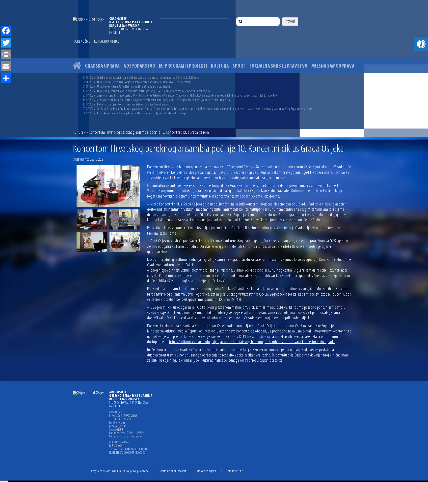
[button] (421, 44)
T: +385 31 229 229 (120, 419)
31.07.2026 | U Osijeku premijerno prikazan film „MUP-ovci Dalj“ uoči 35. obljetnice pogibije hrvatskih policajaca (146, 91)
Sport (239, 66)
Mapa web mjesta (206, 471)
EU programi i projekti (183, 66)
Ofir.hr (239, 471)
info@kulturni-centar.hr (330, 331)
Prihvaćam (2, 481)
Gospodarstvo (139, 66)
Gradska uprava (102, 66)
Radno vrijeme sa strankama (125, 436)
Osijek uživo (82, 42)
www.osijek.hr (117, 429)
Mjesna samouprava (333, 66)
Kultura (220, 66)
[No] (6, 481)
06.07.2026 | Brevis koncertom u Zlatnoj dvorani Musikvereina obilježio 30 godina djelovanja (134, 113)
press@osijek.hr (117, 426)
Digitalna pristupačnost (173, 471)
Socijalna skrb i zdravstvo (278, 66)
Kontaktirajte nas (106, 42)
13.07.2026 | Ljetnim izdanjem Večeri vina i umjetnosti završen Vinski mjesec (126, 104)
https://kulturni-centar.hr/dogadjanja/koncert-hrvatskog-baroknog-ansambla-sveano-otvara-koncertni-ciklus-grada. (252, 342)
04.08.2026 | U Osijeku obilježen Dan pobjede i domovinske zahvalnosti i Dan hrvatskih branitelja (137, 82)
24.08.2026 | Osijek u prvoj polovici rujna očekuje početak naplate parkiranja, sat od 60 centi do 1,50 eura (141, 78)
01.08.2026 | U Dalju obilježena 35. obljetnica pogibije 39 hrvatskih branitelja (126, 87)
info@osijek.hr (117, 423)
